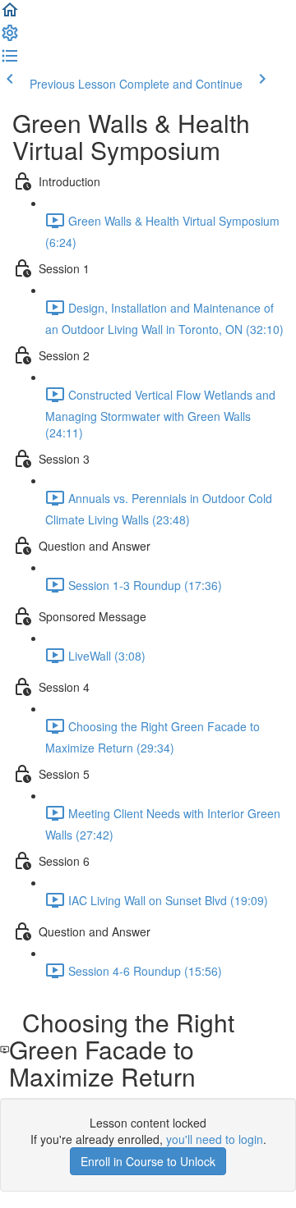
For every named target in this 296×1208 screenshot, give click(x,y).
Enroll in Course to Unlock (148, 1161)
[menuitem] (10, 38)
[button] (10, 15)
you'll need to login (214, 1139)
